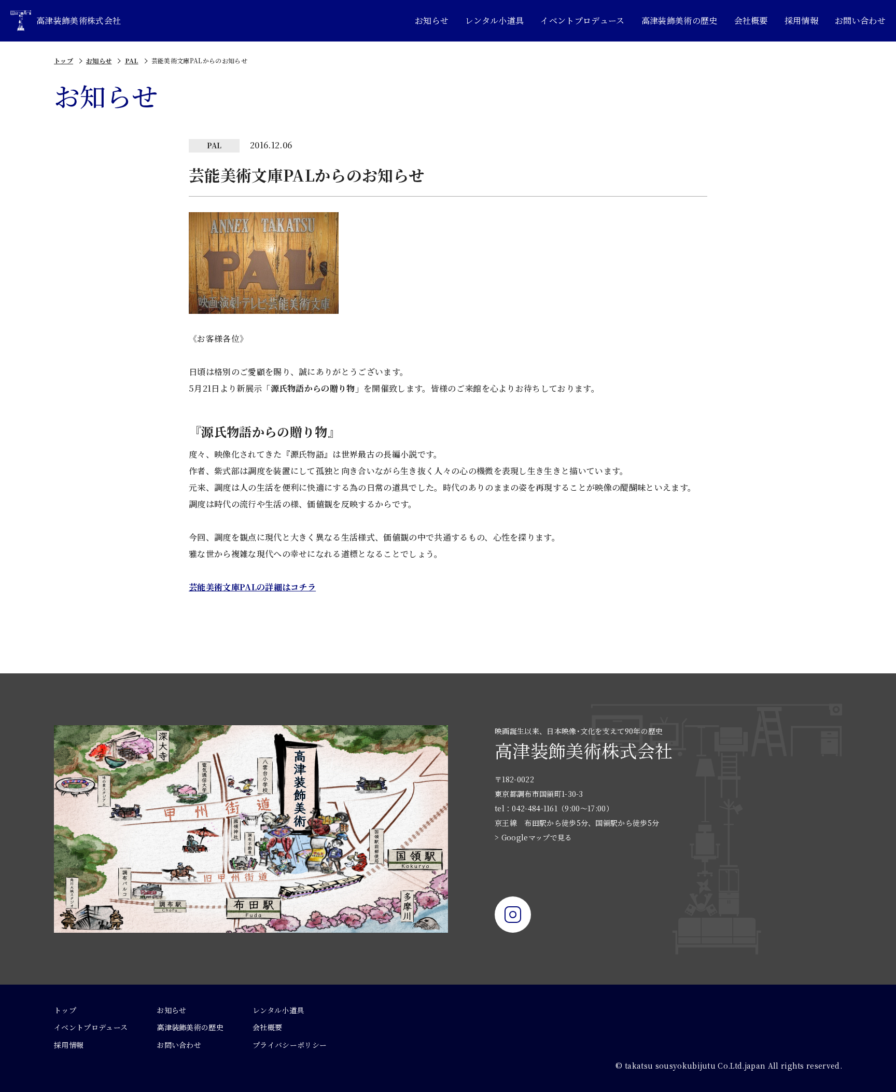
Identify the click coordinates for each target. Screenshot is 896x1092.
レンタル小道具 (494, 20)
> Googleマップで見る (533, 837)
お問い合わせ (860, 20)
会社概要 (751, 20)
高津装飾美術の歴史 (679, 20)
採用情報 (801, 20)
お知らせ (432, 20)
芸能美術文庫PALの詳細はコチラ (252, 587)
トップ (63, 60)
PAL (131, 60)
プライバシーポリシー (290, 1045)
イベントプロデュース (582, 20)
